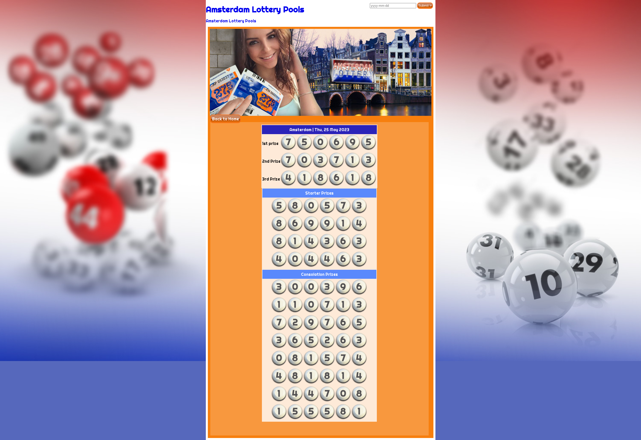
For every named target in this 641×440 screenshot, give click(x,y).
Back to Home (225, 118)
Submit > (425, 6)
